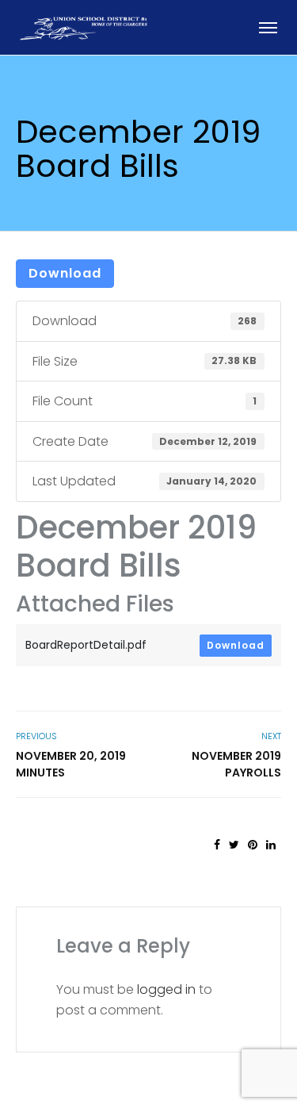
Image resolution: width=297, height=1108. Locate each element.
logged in (166, 989)
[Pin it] (252, 845)
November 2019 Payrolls (236, 764)
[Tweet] (234, 845)
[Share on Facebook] (217, 845)
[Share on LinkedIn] (271, 845)
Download (65, 273)
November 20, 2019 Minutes (71, 764)
